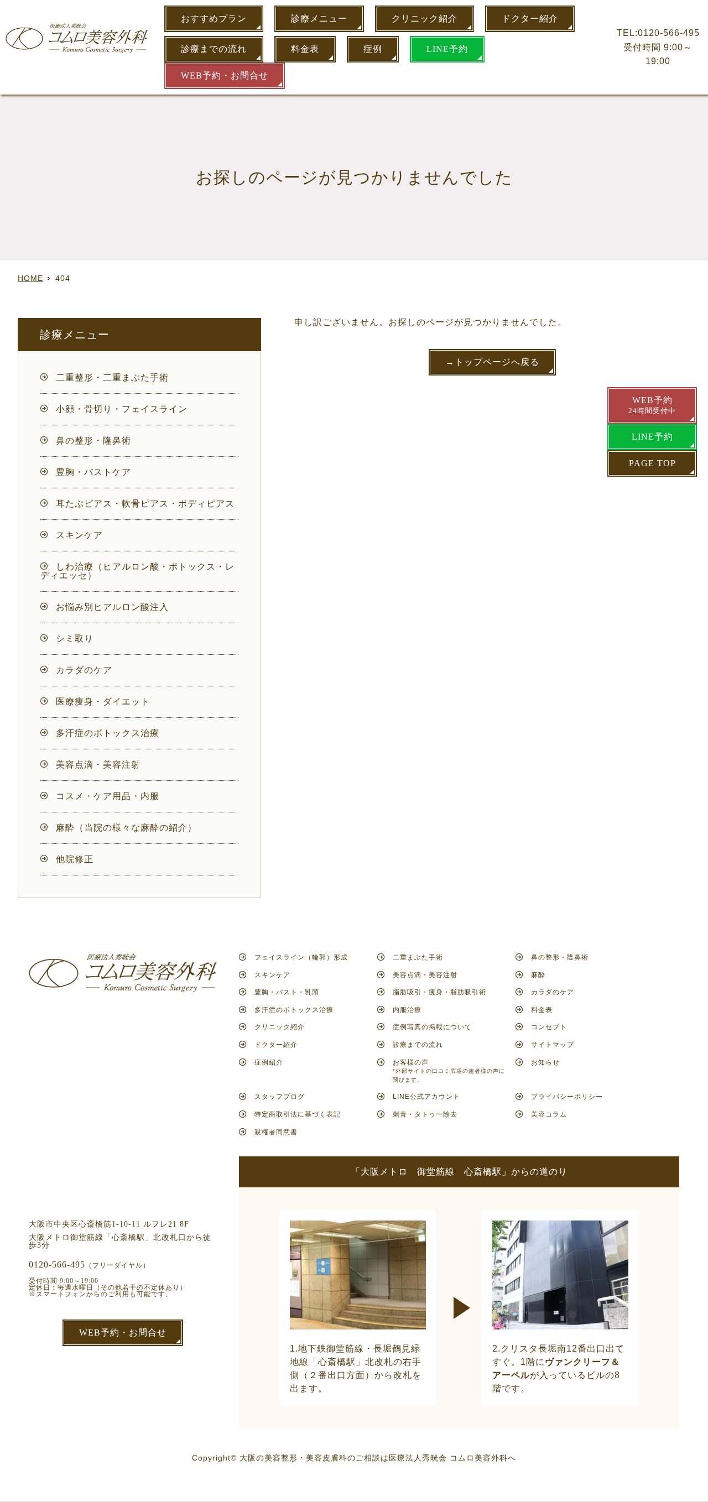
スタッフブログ (279, 1097)
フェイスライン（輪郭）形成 (301, 957)
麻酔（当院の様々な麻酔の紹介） (126, 827)
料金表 (305, 49)
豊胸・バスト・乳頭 (286, 992)
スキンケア (79, 535)
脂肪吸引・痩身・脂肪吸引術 (439, 992)
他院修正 (74, 859)
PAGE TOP (652, 463)
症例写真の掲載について (432, 1027)
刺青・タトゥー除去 (425, 1114)
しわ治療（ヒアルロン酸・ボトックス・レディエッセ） (137, 571)
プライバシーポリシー (567, 1097)
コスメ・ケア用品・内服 (107, 796)
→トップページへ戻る (492, 362)
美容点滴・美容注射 (98, 764)
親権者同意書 (276, 1132)
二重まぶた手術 (418, 957)
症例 (372, 49)
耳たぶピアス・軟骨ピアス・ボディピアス (145, 503)
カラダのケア (84, 670)
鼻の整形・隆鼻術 (93, 440)
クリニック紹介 (424, 18)
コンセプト (549, 1027)
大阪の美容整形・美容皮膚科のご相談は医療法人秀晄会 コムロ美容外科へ (378, 1457)
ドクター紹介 (530, 18)
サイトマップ (552, 1045)
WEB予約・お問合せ (224, 75)
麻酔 (538, 975)
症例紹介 (268, 1062)
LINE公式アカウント (426, 1097)
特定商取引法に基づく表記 (297, 1114)
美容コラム (549, 1114)
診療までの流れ (214, 49)
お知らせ (545, 1062)
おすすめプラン (214, 18)
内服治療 (407, 1010)
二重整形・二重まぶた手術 (112, 377)
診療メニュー (319, 18)
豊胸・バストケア (93, 472)
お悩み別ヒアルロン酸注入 (112, 607)
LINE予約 (447, 49)
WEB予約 (652, 405)
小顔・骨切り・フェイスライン (122, 409)
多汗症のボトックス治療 (107, 733)
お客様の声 (449, 1070)
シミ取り (74, 638)
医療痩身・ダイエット (103, 701)
